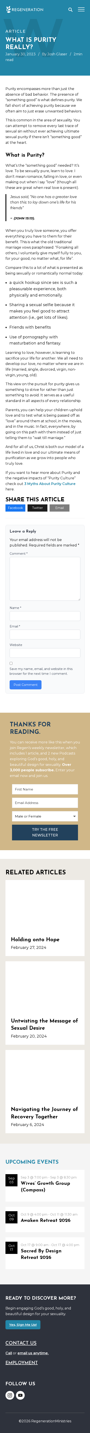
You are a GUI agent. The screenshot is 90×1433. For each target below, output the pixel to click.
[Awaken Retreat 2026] (45, 1219)
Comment (19, 554)
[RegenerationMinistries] (24, 9)
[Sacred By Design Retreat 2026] (45, 1253)
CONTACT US (20, 1343)
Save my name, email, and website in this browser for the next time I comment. (41, 671)
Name (15, 608)
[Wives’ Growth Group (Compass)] (45, 1186)
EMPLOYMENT (21, 1363)
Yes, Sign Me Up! (23, 1325)
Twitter (37, 508)
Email (59, 508)
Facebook (15, 508)
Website (16, 645)
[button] (70, 10)
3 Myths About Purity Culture (50, 484)
